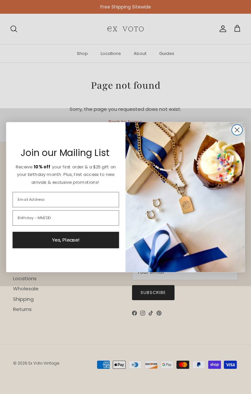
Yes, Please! (66, 240)
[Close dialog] (237, 130)
